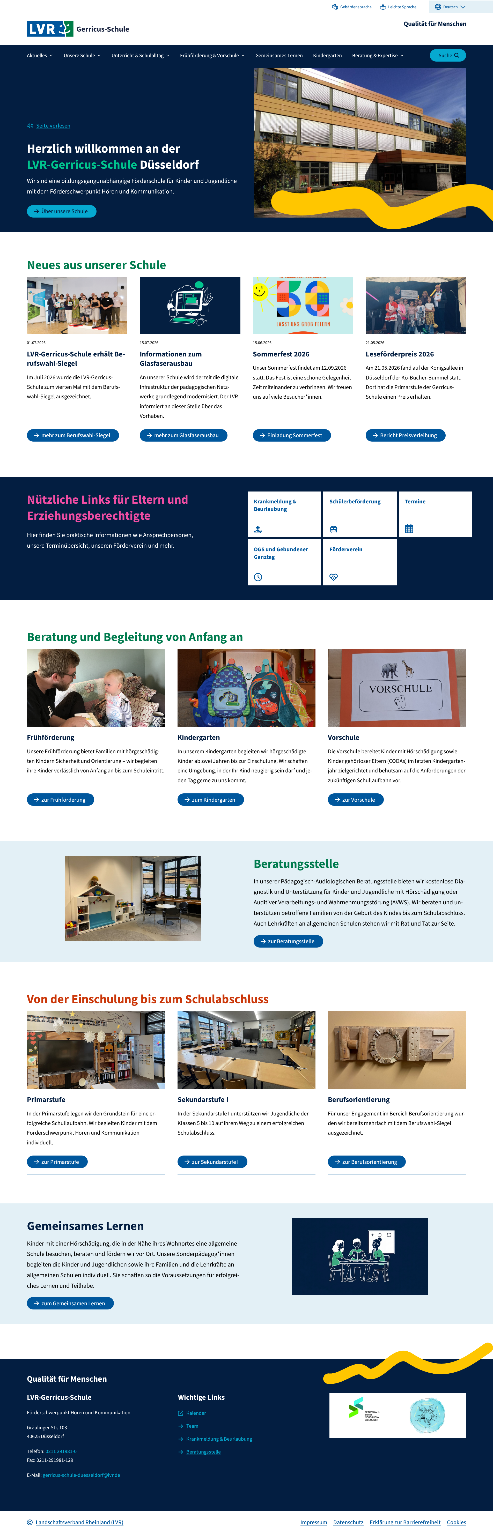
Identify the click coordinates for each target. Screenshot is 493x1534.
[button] (352, 7)
